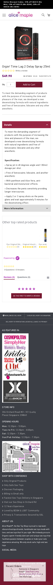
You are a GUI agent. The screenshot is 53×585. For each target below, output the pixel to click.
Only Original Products (15, 481)
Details (8, 124)
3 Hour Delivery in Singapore (39, 315)
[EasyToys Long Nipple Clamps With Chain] (11, 573)
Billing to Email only (14, 493)
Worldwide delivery (13, 315)
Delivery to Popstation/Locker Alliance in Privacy (26, 322)
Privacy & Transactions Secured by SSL (23, 514)
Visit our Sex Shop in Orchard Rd (20, 502)
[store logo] (21, 14)
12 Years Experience (14, 506)
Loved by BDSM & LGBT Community (21, 510)
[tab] (26, 124)
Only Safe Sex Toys (13, 485)
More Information (13, 208)
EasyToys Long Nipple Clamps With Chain (30, 572)
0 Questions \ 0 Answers (14, 269)
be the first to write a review (26, 296)
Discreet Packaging (13, 489)
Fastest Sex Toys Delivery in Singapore (23, 497)
